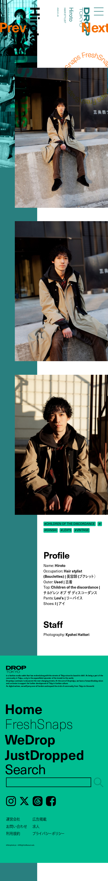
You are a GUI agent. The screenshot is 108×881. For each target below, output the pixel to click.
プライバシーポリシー (48, 833)
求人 (35, 826)
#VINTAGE (82, 530)
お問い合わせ (16, 826)
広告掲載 (39, 819)
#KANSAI (50, 530)
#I (99, 523)
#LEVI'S (66, 530)
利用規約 (13, 833)
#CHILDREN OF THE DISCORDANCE (69, 523)
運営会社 (13, 819)
